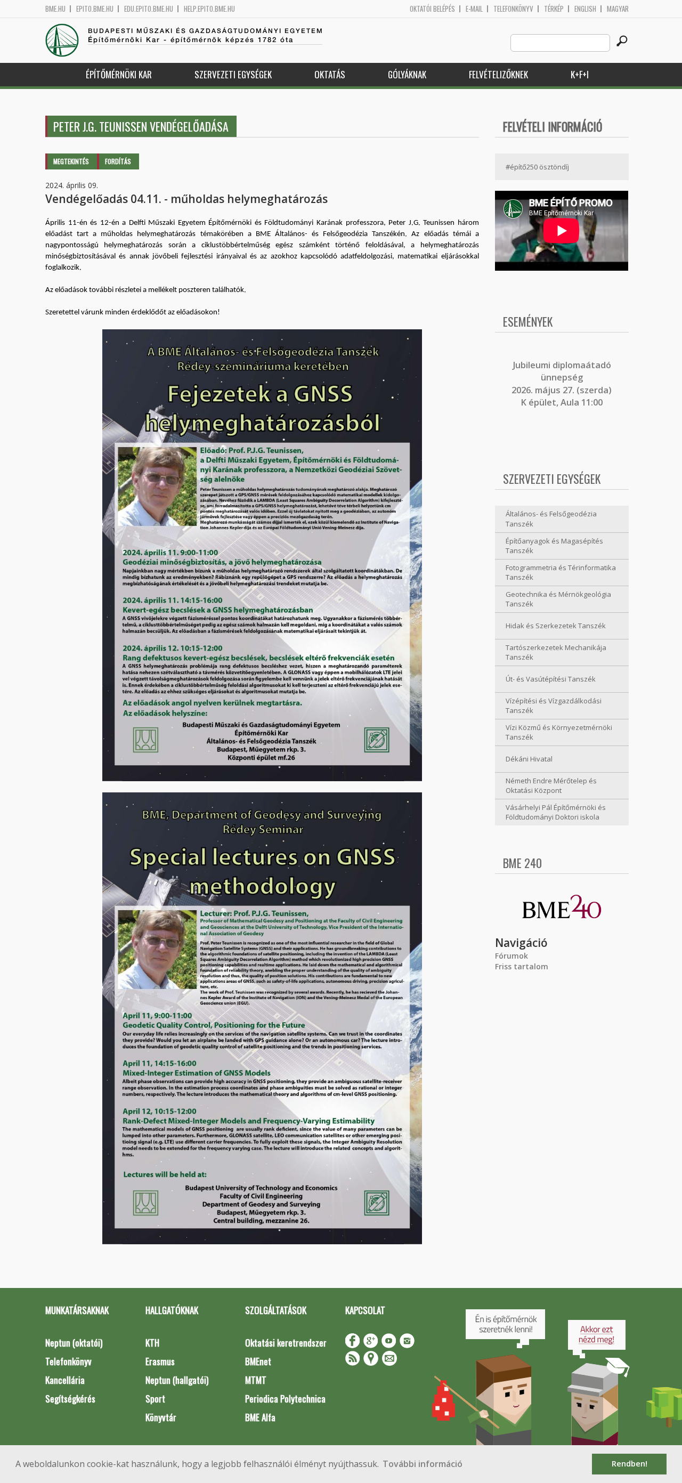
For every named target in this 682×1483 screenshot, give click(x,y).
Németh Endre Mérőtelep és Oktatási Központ (551, 786)
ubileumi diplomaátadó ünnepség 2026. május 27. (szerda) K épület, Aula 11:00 (562, 383)
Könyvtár (160, 1417)
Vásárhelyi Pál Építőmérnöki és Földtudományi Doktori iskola (556, 812)
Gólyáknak (407, 74)
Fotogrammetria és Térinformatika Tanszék (561, 572)
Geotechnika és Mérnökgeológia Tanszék (558, 599)
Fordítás (118, 161)
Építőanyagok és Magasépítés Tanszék (554, 546)
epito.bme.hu (94, 8)
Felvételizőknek (498, 74)
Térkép (554, 8)
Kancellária (65, 1380)
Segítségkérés (70, 1398)
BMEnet (258, 1361)
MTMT (255, 1380)
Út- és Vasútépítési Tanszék (551, 679)
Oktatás (329, 74)
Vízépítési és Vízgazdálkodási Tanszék (554, 706)
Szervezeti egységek (233, 74)
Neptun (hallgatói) (176, 1380)
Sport (155, 1398)
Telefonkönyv (513, 8)
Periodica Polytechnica (285, 1398)
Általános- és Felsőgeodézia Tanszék (551, 519)
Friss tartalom (521, 966)
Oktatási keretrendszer (286, 1342)
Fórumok (511, 956)
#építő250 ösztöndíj (537, 167)
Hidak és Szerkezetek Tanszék (556, 625)
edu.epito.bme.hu (148, 8)
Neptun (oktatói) (73, 1342)
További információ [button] (422, 1464)
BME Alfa (260, 1417)
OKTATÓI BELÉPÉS (432, 8)
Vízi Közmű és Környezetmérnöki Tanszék (559, 732)
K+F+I (580, 74)
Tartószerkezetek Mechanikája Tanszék (556, 652)
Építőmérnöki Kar (119, 74)
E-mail (474, 8)
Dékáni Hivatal (529, 759)
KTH (152, 1342)
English (585, 8)
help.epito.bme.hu (209, 8)
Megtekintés (71, 161)
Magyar (618, 8)
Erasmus (160, 1361)
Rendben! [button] (629, 1463)
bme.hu (55, 8)
